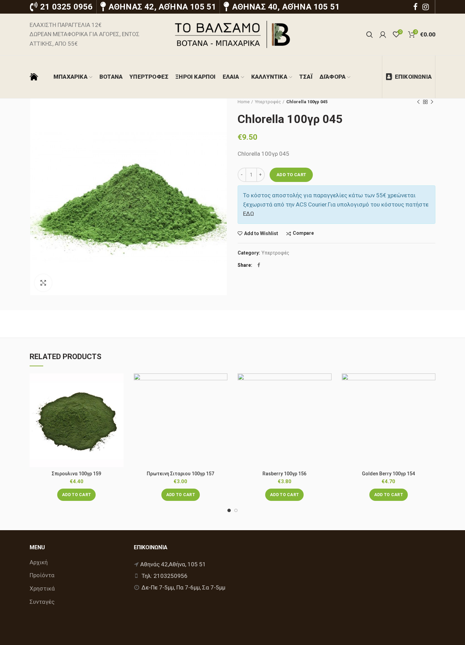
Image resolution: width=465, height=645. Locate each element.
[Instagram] (425, 7)
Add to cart (291, 174)
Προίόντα (42, 575)
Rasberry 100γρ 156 (284, 473)
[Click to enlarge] (43, 282)
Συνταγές (42, 601)
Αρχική (39, 562)
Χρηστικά (42, 588)
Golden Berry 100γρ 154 (388, 473)
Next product (432, 101)
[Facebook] (415, 7)
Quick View (118, 415)
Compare (303, 233)
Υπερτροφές (268, 101)
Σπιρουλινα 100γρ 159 (76, 473)
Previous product (418, 101)
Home (244, 101)
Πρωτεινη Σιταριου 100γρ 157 (180, 473)
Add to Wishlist (261, 233)
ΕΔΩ (248, 213)
